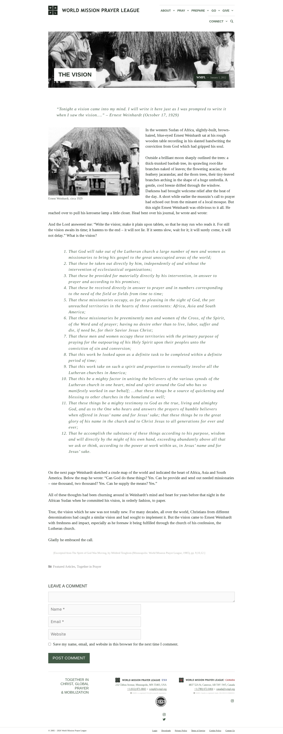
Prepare (198, 10)
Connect (216, 21)
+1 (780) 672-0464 (203, 689)
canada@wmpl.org (225, 689)
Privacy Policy (181, 730)
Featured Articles (64, 566)
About (166, 10)
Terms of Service (198, 730)
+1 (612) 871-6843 (136, 689)
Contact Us (230, 730)
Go (214, 10)
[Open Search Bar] (232, 21)
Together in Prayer (89, 566)
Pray (181, 10)
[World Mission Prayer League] (93, 10)
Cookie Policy (215, 730)
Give (226, 10)
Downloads (166, 730)
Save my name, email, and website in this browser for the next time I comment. (115, 644)
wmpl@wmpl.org (158, 689)
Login (154, 730)
